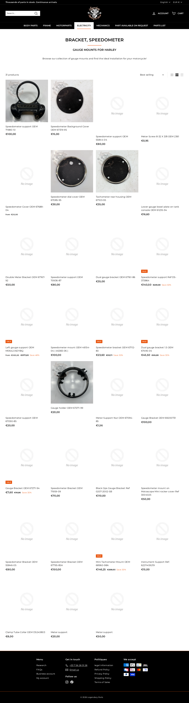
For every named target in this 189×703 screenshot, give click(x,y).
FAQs (39, 669)
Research (41, 665)
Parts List (159, 25)
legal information (103, 665)
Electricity (84, 25)
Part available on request (131, 25)
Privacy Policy (101, 673)
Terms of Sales (102, 682)
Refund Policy (101, 669)
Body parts (30, 25)
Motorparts (64, 25)
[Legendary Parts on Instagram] (66, 681)
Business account (45, 673)
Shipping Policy (102, 678)
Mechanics (103, 25)
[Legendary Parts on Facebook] (71, 681)
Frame (47, 25)
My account (42, 678)
